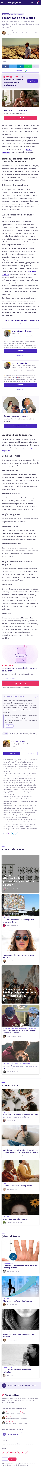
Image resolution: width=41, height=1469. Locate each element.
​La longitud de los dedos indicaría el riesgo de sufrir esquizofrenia (20, 1266)
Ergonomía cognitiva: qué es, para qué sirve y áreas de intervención (19, 1031)
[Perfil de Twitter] (16, 833)
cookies (25, 1466)
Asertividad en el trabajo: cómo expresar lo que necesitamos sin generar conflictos (20, 1115)
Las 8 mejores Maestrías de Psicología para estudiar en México (18, 920)
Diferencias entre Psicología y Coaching (17, 1301)
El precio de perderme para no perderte (17, 1186)
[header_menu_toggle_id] (2, 3)
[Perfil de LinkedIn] (12, 833)
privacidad (19, 1466)
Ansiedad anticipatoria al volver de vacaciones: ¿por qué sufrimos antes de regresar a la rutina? (20, 1151)
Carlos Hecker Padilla (19, 363)
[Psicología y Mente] (13, 3)
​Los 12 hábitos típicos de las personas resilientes (17, 1371)
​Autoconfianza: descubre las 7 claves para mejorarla (18, 1335)
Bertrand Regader (11, 31)
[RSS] (26, 1452)
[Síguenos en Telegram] (22, 1452)
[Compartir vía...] (35, 66)
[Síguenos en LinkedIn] (11, 1452)
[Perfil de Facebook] (4, 833)
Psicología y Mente (19, 797)
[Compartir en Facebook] (5, 66)
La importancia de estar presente (15, 1219)
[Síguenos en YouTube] (18, 1452)
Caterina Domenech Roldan (22, 331)
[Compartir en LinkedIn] (20, 66)
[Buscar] (32, 3)
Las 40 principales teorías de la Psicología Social (20, 994)
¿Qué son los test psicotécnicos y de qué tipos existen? (19, 881)
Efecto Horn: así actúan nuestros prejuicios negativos (19, 956)
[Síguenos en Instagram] (14, 1452)
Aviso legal (12, 1466)
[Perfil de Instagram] (8, 833)
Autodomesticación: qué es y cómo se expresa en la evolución (20, 1067)
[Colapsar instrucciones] (36, 697)
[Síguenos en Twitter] (7, 1452)
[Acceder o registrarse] (37, 3)
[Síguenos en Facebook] (3, 1452)
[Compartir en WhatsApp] (28, 66)
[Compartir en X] (13, 66)
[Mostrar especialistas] (4, 1385)
